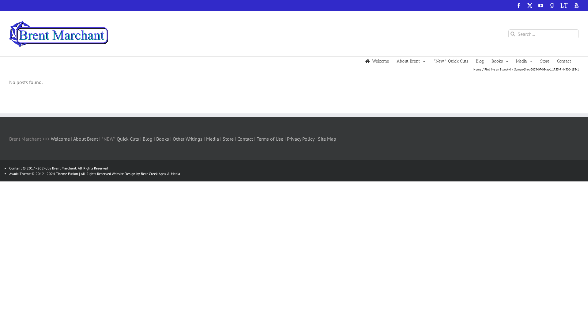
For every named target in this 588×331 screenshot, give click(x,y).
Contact (245, 139)
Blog (148, 139)
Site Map (327, 139)
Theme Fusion (67, 173)
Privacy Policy (300, 139)
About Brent (85, 139)
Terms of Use (269, 139)
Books (163, 139)
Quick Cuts (128, 139)
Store (229, 139)
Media (213, 139)
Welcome (60, 139)
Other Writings (187, 139)
